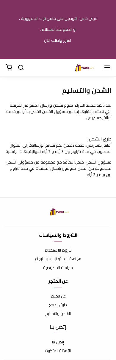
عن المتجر (58, 296)
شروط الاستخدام (58, 250)
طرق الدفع (58, 305)
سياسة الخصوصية (58, 268)
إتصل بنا (58, 342)
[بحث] (20, 67)
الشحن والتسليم (58, 314)
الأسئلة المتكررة (58, 351)
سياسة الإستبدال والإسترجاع (58, 259)
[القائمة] (107, 67)
